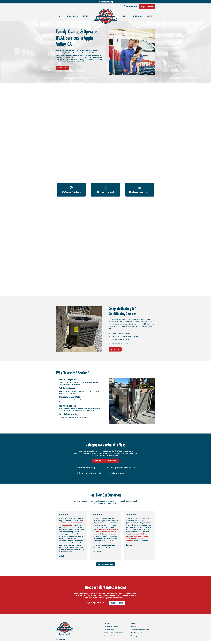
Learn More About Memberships (105, 461)
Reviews (133, 626)
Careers (133, 639)
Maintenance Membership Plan (140, 629)
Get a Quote (115, 349)
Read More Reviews (105, 564)
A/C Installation (109, 629)
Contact (149, 16)
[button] (72, 16)
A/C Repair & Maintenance (112, 626)
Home (60, 16)
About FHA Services (137, 633)
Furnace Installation (110, 636)
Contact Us (62, 68)
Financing (134, 636)
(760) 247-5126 (130, 6)
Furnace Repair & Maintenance (113, 633)
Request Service (147, 7)
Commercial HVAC (137, 16)
